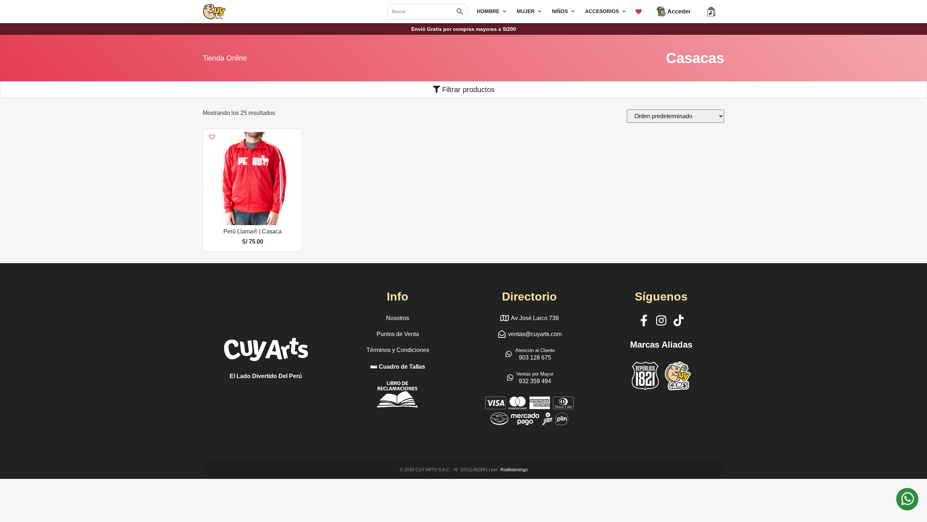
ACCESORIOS (602, 11)
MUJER (525, 11)
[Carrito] (711, 11)
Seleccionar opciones (253, 222)
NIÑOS (560, 11)
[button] (207, 132)
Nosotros (397, 318)
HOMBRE (488, 11)
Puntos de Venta (398, 334)
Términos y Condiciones (397, 350)
